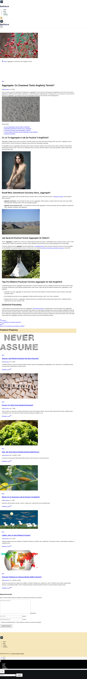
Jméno (24, 616)
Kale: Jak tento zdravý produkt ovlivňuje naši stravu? (20, 452)
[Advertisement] (38, 71)
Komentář (33, 613)
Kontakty (5, 14)
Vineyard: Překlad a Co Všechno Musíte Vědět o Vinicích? (22, 577)
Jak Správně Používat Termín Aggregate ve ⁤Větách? (17, 130)
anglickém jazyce (39, 246)
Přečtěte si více (6, 369)
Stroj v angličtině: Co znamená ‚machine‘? (10, 321)
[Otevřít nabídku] (1, 26)
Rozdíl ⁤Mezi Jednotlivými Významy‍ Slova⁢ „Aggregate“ (17, 128)
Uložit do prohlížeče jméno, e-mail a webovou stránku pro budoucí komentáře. (21, 622)
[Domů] (2, 61)
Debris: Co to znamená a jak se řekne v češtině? (12, 325)
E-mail (24, 619)
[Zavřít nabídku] (0, 661)
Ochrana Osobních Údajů (17, 653)
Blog (4, 11)
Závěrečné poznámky (9, 133)
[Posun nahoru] (1, 658)
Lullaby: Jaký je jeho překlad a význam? (16, 535)
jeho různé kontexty (38, 308)
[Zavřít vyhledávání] (2, 672)
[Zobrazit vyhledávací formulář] (1, 18)
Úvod (4, 9)
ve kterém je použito (58, 196)
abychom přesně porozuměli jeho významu (53, 248)
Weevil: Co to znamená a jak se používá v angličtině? (21, 497)
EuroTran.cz (6, 89)
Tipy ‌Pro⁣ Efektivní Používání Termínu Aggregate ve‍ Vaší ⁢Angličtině (21, 132)
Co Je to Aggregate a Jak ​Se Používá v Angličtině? (17, 127)
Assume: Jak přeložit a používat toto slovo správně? (20, 358)
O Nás (5, 13)
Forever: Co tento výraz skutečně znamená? (17, 405)
